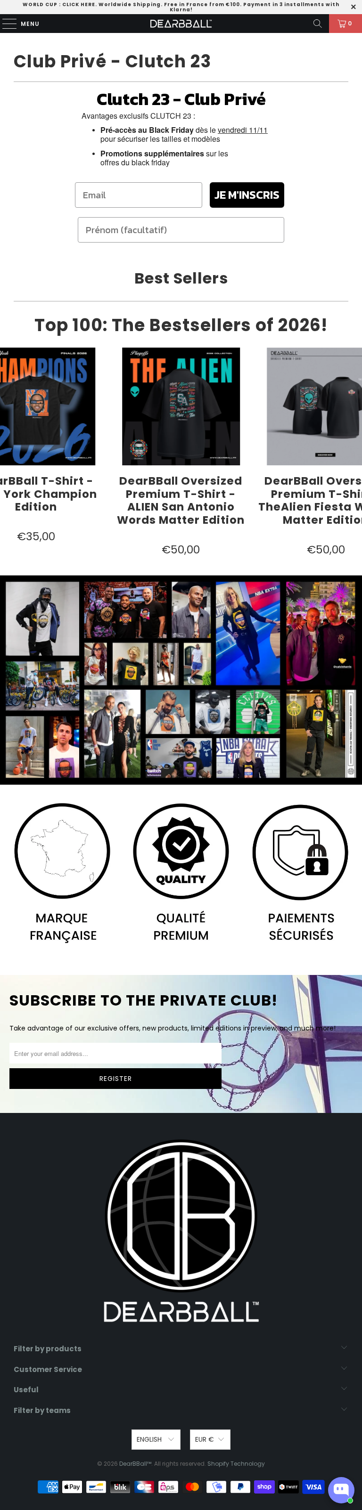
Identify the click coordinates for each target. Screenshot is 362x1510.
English (150, 1439)
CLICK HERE (78, 4)
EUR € (204, 1439)
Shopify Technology (236, 1464)
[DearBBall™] (181, 23)
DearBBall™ (135, 1464)
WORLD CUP (40, 4)
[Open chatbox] (341, 1490)
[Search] (318, 23)
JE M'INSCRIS (247, 195)
